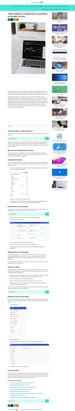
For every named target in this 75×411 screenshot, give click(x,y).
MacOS (22, 6)
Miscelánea (65, 9)
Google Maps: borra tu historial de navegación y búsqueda (22, 397)
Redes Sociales (64, 6)
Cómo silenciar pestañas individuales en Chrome (20, 389)
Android (15, 6)
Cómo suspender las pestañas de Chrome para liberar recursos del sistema (26, 393)
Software (36, 6)
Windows (41, 6)
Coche (60, 9)
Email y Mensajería (45, 9)
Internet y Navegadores (56, 6)
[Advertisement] (28, 82)
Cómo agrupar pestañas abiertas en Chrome (19, 384)
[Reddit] (17, 19)
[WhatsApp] (14, 19)
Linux (45, 6)
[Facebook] (9, 19)
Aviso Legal (22, 409)
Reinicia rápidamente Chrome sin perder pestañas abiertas (23, 387)
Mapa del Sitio (40, 409)
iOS (19, 6)
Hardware (31, 6)
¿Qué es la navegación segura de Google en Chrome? (21, 382)
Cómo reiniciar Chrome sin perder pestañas (19, 391)
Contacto (35, 409)
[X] (12, 19)
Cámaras (56, 9)
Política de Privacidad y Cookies (29, 409)
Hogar (52, 9)
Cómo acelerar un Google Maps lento (18, 395)
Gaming (26, 6)
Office (49, 6)
